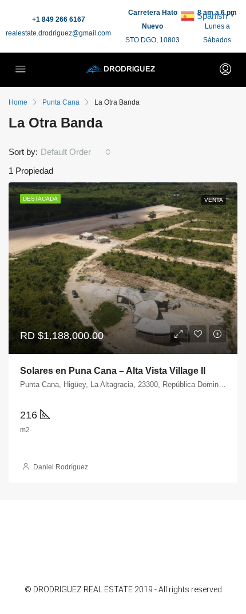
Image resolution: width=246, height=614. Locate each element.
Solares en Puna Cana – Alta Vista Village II (112, 371)
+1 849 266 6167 (58, 19)
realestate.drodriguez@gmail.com (58, 33)
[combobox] (76, 152)
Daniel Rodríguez (60, 467)
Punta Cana (61, 102)
